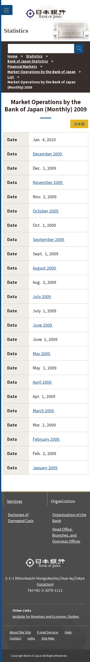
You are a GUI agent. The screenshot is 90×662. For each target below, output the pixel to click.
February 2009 (46, 439)
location (45, 584)
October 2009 (46, 211)
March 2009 (44, 410)
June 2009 (43, 325)
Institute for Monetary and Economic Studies (45, 616)
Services (14, 501)
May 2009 (42, 353)
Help (68, 632)
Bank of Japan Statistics (28, 61)
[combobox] (41, 48)
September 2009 (49, 239)
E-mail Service (47, 632)
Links (31, 638)
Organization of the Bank (69, 517)
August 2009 (45, 268)
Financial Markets (22, 66)
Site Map (48, 638)
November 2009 (48, 182)
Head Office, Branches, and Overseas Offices (66, 535)
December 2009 (48, 154)
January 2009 (45, 468)
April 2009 (42, 382)
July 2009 (42, 296)
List (11, 77)
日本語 (79, 123)
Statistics (34, 56)
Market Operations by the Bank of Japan (42, 71)
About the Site (20, 632)
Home (13, 56)
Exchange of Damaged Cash (21, 517)
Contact (15, 638)
